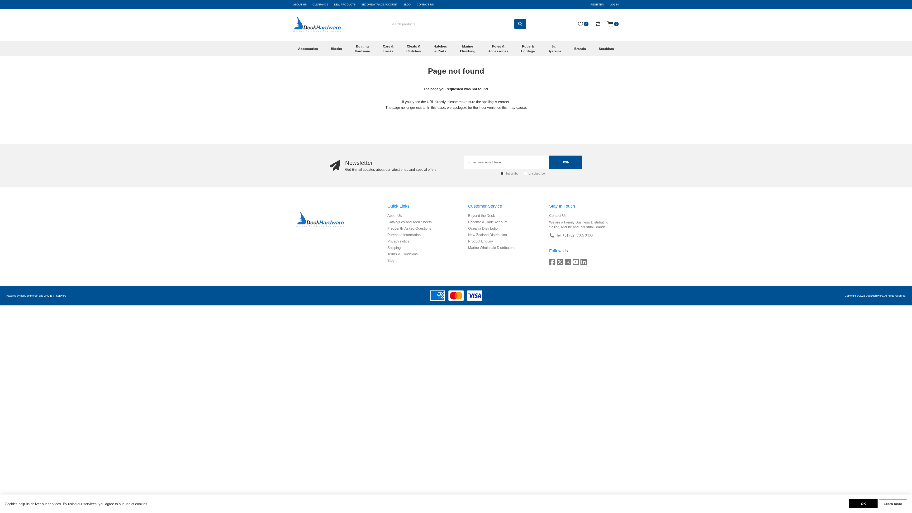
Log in (614, 4)
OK (863, 504)
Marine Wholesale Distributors (491, 248)
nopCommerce (29, 295)
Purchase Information (404, 235)
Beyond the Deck (481, 216)
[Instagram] (569, 262)
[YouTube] (576, 262)
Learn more (893, 504)
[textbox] (449, 24)
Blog (390, 260)
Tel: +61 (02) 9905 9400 (574, 235)
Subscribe (511, 173)
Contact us (558, 216)
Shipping (394, 248)
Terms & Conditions (402, 254)
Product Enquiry (480, 241)
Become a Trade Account (487, 222)
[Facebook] (553, 262)
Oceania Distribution (483, 228)
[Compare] (598, 24)
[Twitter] (561, 262)
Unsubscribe (536, 173)
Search (520, 24)
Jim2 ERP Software (55, 295)
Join (565, 162)
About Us (394, 216)
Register (597, 4)
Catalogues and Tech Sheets (409, 222)
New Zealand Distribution (487, 235)
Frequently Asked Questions (409, 228)
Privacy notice (398, 241)
